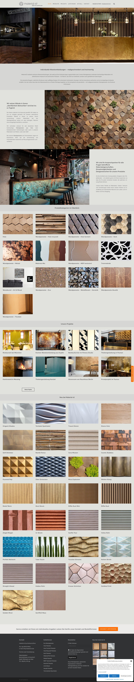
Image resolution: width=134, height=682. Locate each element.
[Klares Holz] (96, 661)
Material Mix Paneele (49, 656)
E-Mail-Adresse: (72, 643)
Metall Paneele (48, 658)
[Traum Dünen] (111, 654)
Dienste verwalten (102, 671)
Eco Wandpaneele (49, 643)
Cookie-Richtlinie (109, 679)
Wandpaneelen (17, 135)
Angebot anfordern (108, 629)
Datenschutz (116, 679)
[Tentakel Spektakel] (96, 654)
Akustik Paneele (48, 668)
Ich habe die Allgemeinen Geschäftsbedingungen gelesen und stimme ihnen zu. (78, 652)
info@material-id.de (106, 3)
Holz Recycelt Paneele (50, 651)
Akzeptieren (103, 675)
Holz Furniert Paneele (49, 648)
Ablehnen (114, 675)
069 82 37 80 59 (25, 661)
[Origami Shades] (111, 646)
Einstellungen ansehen (126, 675)
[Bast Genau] (103, 646)
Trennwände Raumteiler (50, 671)
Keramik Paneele (48, 663)
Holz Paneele (47, 645)
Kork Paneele (47, 653)
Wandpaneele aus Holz (24, 128)
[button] (131, 661)
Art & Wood (47, 666)
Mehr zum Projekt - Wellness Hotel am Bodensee (41, 45)
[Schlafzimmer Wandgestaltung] (103, 654)
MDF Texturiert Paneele (50, 661)
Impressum (121, 679)
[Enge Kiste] (96, 646)
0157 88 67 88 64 (25, 646)
